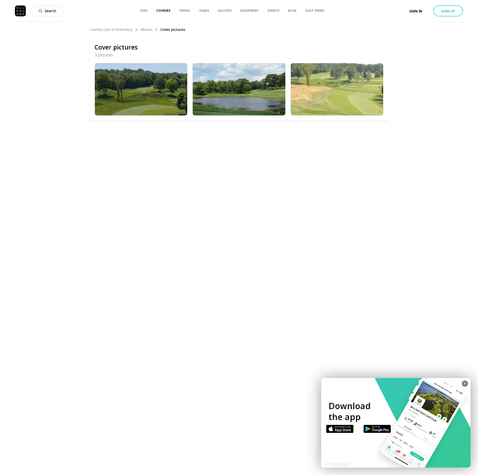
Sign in (415, 11)
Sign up (448, 11)
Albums (146, 29)
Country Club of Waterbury (111, 29)
